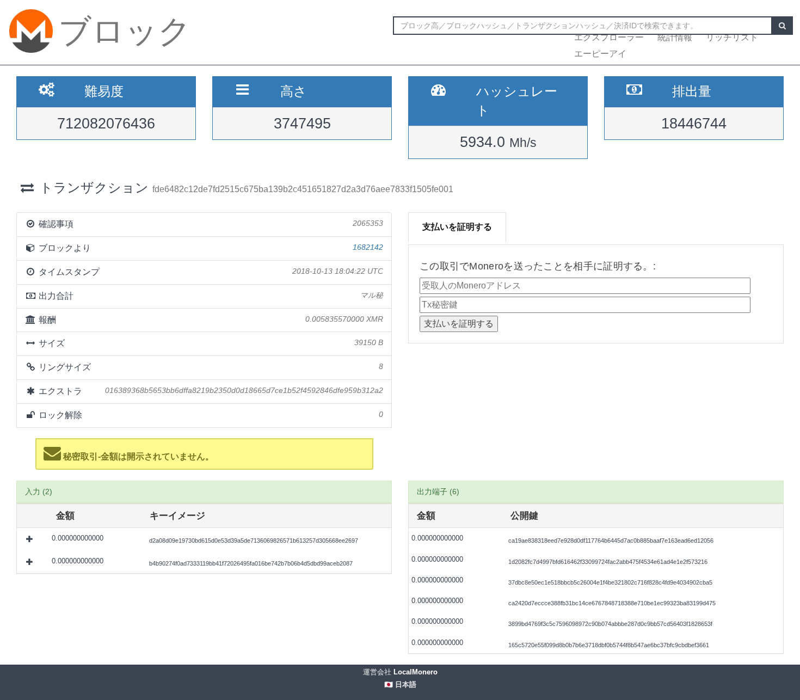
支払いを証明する (457, 226)
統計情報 (674, 37)
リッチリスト (732, 37)
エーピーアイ (600, 53)
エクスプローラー (609, 37)
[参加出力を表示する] (30, 539)
